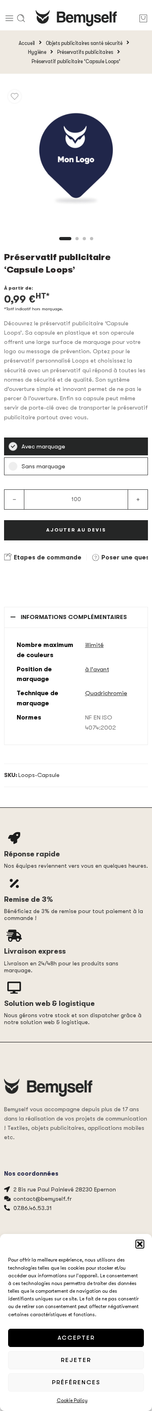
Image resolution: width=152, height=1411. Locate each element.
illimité (94, 645)
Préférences (76, 1382)
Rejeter (76, 1360)
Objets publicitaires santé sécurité (84, 43)
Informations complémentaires (74, 617)
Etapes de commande (46, 557)
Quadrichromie (106, 693)
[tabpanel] (76, 160)
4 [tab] (91, 245)
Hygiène (37, 52)
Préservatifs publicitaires (85, 52)
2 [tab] (77, 245)
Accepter (76, 1337)
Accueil (27, 43)
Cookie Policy (72, 1400)
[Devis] (143, 18)
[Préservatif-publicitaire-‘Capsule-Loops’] (76, 158)
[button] (140, 1244)
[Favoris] (14, 96)
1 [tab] (65, 245)
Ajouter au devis (76, 530)
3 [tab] (84, 245)
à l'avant (97, 669)
